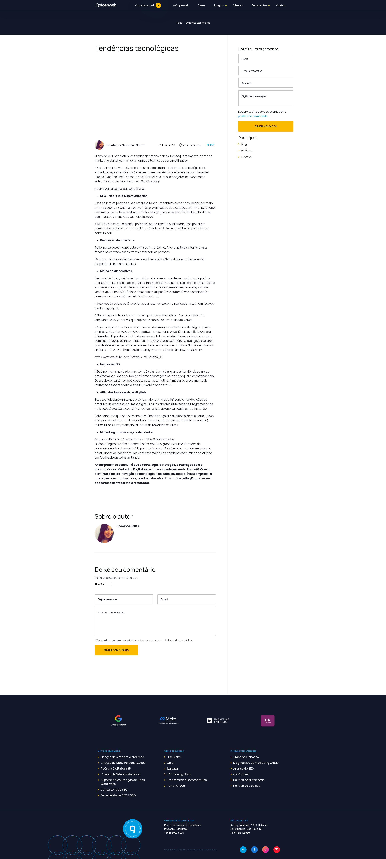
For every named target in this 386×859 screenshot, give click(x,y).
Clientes (238, 5)
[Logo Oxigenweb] (106, 5)
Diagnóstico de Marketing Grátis (255, 763)
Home (179, 22)
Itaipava (172, 768)
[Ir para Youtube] (276, 849)
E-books (246, 157)
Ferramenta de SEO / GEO (118, 795)
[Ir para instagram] (265, 849)
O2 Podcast (241, 774)
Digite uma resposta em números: (116, 577)
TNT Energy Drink (179, 774)
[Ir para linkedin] (243, 849)
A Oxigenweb (181, 5)
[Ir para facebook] (254, 849)
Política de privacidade (249, 780)
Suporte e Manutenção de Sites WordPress (123, 782)
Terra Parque (176, 786)
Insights (219, 5)
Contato (281, 5)
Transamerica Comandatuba (187, 780)
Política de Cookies (246, 786)
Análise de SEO (243, 768)
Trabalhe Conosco (246, 757)
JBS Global (174, 757)
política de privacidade (252, 116)
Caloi (170, 763)
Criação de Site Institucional (120, 774)
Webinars (247, 150)
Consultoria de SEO (114, 789)
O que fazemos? (144, 5)
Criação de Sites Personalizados (123, 763)
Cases (201, 5)
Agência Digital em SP (116, 768)
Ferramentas (259, 5)
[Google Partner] (118, 720)
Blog (210, 145)
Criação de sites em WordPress (122, 757)
